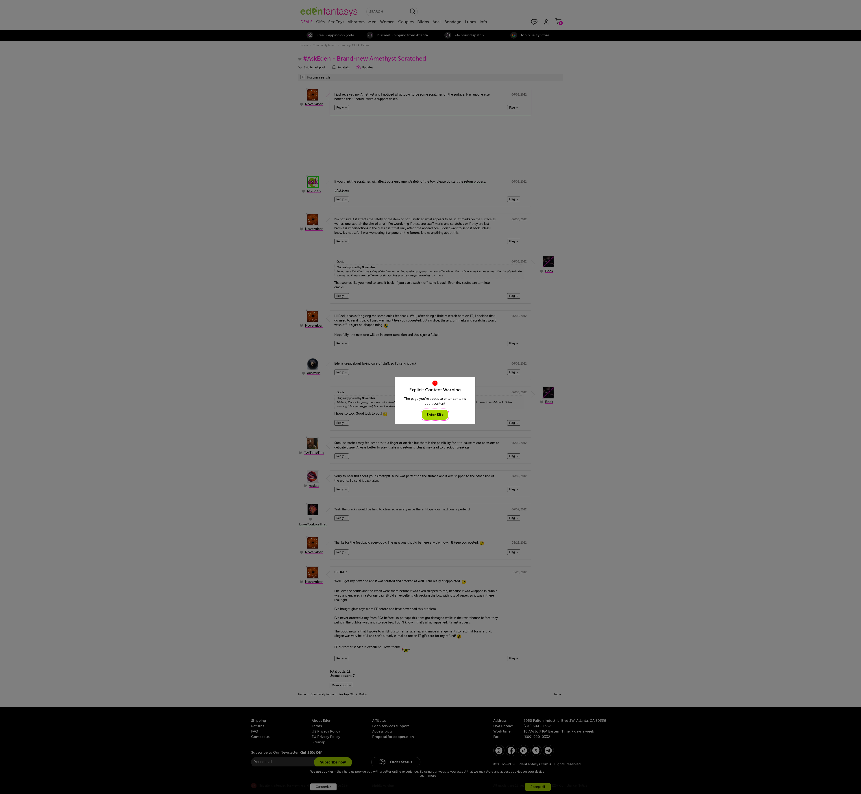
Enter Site (435, 415)
